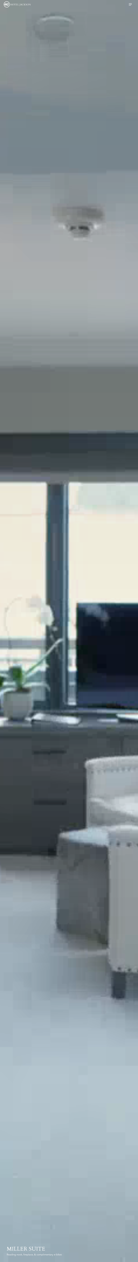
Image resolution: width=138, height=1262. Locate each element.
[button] (131, 4)
